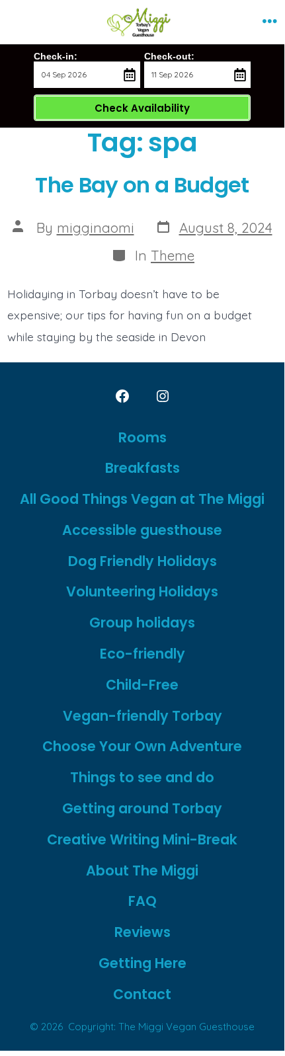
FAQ (142, 901)
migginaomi (95, 227)
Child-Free (142, 684)
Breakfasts (142, 467)
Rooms (142, 437)
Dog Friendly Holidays (142, 561)
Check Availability (142, 108)
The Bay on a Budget (142, 185)
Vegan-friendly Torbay (142, 715)
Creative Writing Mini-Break (142, 839)
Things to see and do (142, 777)
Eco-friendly (142, 653)
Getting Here (142, 963)
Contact (142, 994)
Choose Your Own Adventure (142, 746)
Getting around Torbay (142, 808)
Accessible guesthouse (142, 530)
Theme (172, 255)
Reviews (142, 932)
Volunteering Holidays (142, 591)
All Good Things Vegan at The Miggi (142, 498)
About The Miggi (142, 870)
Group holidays (142, 622)
